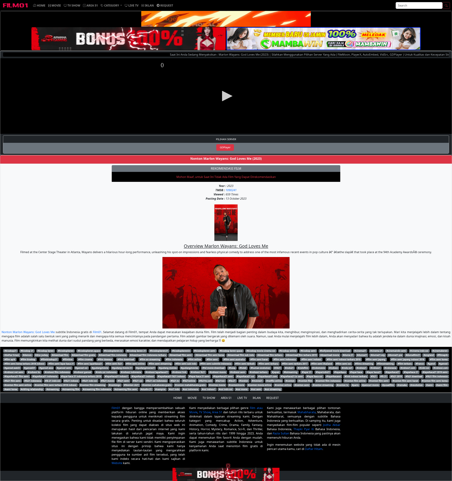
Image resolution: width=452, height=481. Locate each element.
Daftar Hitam (313, 449)
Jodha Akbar (331, 425)
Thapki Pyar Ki (303, 429)
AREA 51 (226, 398)
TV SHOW (209, 398)
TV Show (204, 412)
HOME (177, 398)
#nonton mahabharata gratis (190, 385)
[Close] (228, 29)
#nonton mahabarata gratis (156, 385)
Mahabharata (307, 412)
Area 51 (217, 412)
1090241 (231, 190)
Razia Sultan (281, 433)
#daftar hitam (11, 355)
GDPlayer (225, 147)
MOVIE (192, 398)
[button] (111, 5)
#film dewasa (105, 359)
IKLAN (257, 398)
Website (117, 463)
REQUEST (272, 398)
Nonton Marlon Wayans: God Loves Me (28, 332)
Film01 (97, 332)
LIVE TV (242, 398)
